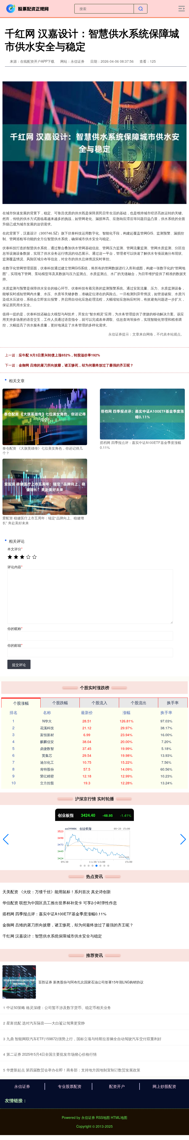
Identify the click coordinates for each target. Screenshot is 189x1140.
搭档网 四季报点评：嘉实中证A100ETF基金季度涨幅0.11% (54, 914)
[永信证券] (28, 8)
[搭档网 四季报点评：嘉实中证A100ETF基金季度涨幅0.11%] (142, 413)
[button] (5, 839)
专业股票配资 (69, 1086)
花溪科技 (47, 727)
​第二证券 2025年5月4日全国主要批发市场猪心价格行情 (51, 1054)
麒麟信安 (47, 741)
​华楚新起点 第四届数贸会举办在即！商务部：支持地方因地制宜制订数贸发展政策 (73, 1069)
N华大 (47, 720)
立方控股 (47, 782)
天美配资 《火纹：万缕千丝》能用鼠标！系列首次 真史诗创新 (56, 891)
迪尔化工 (47, 762)
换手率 (173, 702)
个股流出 (138, 702)
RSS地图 (103, 1117)
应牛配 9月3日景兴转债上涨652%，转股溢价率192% (59, 354)
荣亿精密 (47, 776)
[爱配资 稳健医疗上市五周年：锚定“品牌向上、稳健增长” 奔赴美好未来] (44, 486)
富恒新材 (47, 734)
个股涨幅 (21, 703)
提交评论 (19, 664)
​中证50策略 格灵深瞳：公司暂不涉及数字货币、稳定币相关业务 (58, 1007)
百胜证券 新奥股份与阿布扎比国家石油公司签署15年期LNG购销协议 (90, 981)
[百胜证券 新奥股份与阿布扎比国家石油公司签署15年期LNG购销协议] (19, 982)
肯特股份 (47, 769)
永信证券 (22, 1086)
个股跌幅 (60, 702)
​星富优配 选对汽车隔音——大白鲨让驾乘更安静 (45, 1022)
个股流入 (99, 702)
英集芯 (47, 755)
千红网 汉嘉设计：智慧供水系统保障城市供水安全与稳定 (52, 936)
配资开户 (117, 1086)
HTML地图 (119, 1117)
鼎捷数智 (47, 748)
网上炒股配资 (164, 1086)
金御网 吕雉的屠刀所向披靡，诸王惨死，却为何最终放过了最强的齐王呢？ (76, 365)
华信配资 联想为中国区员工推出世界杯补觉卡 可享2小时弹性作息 (59, 903)
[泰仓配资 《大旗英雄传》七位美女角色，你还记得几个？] (44, 416)
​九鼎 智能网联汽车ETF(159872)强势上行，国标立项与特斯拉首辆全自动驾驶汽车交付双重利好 (83, 1038)
